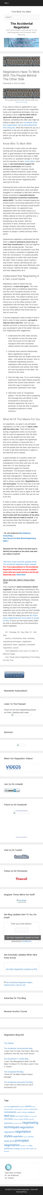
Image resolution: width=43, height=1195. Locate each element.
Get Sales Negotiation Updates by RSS (21, 969)
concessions (10, 1112)
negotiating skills (17, 1123)
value (35, 1148)
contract (25, 1112)
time (27, 1149)
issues (21, 1119)
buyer (33, 1106)
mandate (30, 638)
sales (30, 1145)
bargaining (22, 1106)
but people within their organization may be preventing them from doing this (20, 125)
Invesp (24, 902)
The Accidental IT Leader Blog (16, 1059)
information (8, 1119)
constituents (17, 638)
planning (30, 1136)
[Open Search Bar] (40, 3)
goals (17, 1116)
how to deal (23, 1116)
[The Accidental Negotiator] (22, 813)
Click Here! (21, 575)
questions (23, 1145)
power (7, 1141)
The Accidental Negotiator (21, 25)
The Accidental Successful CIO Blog (18, 1082)
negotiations (9, 1132)
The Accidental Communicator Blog (18, 1048)
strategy (17, 1149)
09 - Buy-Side (23, 632)
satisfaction (8, 1149)
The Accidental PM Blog (13, 1072)
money (26, 1119)
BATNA (29, 1106)
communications (17, 1109)
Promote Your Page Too (21, 837)
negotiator (22, 645)
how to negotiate (32, 1116)
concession (34, 1109)
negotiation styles (10, 645)
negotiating (8, 1123)
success (23, 1148)
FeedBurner (27, 941)
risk (27, 1145)
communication (8, 1109)
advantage (7, 1106)
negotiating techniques (12, 641)
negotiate (31, 1119)
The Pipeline (9, 1043)
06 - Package (10, 632)
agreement (14, 1106)
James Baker (30, 161)
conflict (19, 1112)
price (12, 1141)
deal (24, 638)
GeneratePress (21, 1192)
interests (16, 1119)
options (26, 1136)
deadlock (31, 1112)
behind (8, 638)
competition (26, 1109)
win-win (6, 1151)
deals (12, 1116)
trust (31, 1149)
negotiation (26, 641)
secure (15, 648)
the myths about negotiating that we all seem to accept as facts (21, 618)
